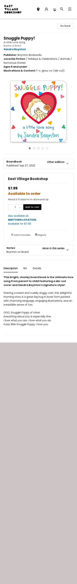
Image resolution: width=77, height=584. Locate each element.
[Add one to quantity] (20, 207)
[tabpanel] (38, 305)
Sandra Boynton (15, 49)
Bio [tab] (25, 268)
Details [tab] (37, 268)
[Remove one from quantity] (10, 207)
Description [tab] (11, 268)
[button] (38, 10)
